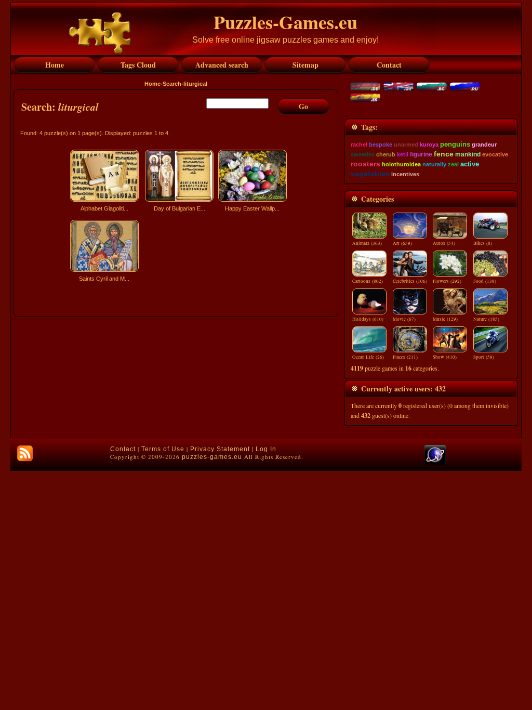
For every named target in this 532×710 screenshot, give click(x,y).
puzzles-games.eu (212, 457)
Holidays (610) (367, 319)
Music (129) (445, 319)
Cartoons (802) (367, 281)
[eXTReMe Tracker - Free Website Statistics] (435, 462)
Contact (123, 449)
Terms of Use (162, 449)
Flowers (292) (447, 281)
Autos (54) (444, 243)
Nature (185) (486, 319)
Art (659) (402, 243)
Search (172, 84)
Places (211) (405, 357)
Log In (266, 449)
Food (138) (484, 281)
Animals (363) (367, 243)
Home (152, 84)
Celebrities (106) (410, 281)
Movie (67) (404, 319)
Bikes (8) (482, 243)
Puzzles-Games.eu (285, 21)
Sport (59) (483, 357)
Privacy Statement (220, 449)
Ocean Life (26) (368, 357)
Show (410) (445, 357)
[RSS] (25, 453)
